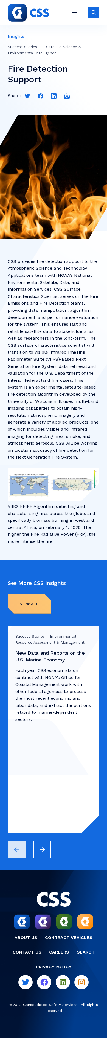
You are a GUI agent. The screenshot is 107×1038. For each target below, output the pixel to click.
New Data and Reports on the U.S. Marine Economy (50, 656)
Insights (16, 36)
